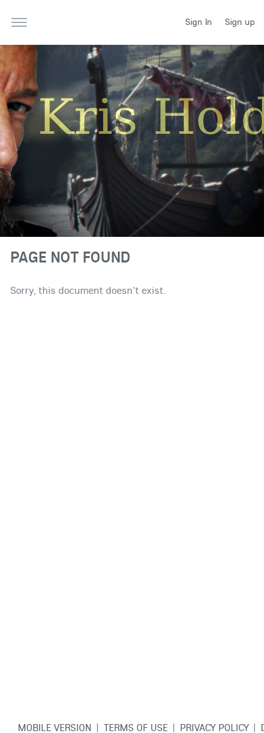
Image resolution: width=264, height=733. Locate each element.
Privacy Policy (214, 727)
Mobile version (55, 727)
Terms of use (136, 727)
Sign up (240, 22)
